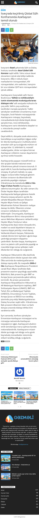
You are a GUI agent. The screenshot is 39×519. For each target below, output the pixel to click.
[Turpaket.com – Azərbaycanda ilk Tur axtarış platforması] (7, 395)
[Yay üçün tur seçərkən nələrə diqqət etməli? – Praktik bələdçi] (32, 395)
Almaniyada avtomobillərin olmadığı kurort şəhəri (29, 359)
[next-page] (21, 407)
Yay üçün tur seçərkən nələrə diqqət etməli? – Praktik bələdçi (32, 402)
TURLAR (3, 504)
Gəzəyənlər (4, 499)
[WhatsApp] (11, 30)
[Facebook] (3, 30)
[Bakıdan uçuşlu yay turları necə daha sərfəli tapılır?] (19, 395)
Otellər (3, 507)
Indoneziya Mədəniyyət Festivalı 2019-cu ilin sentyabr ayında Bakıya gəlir (9, 360)
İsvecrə (7, 341)
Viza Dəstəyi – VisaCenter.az (21, 465)
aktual (5, 6)
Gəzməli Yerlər (5, 493)
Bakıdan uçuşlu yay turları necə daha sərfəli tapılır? (19, 402)
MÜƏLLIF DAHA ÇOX (24, 388)
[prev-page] (18, 407)
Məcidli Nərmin (6, 23)
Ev (1, 6)
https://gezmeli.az (20, 380)
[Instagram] (19, 383)
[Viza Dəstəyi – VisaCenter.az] (5, 467)
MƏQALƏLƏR (13, 388)
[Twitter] (7, 30)
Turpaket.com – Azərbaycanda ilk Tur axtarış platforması (6, 402)
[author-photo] (19, 371)
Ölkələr (3, 501)
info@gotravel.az (23, 444)
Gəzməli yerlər (5, 496)
